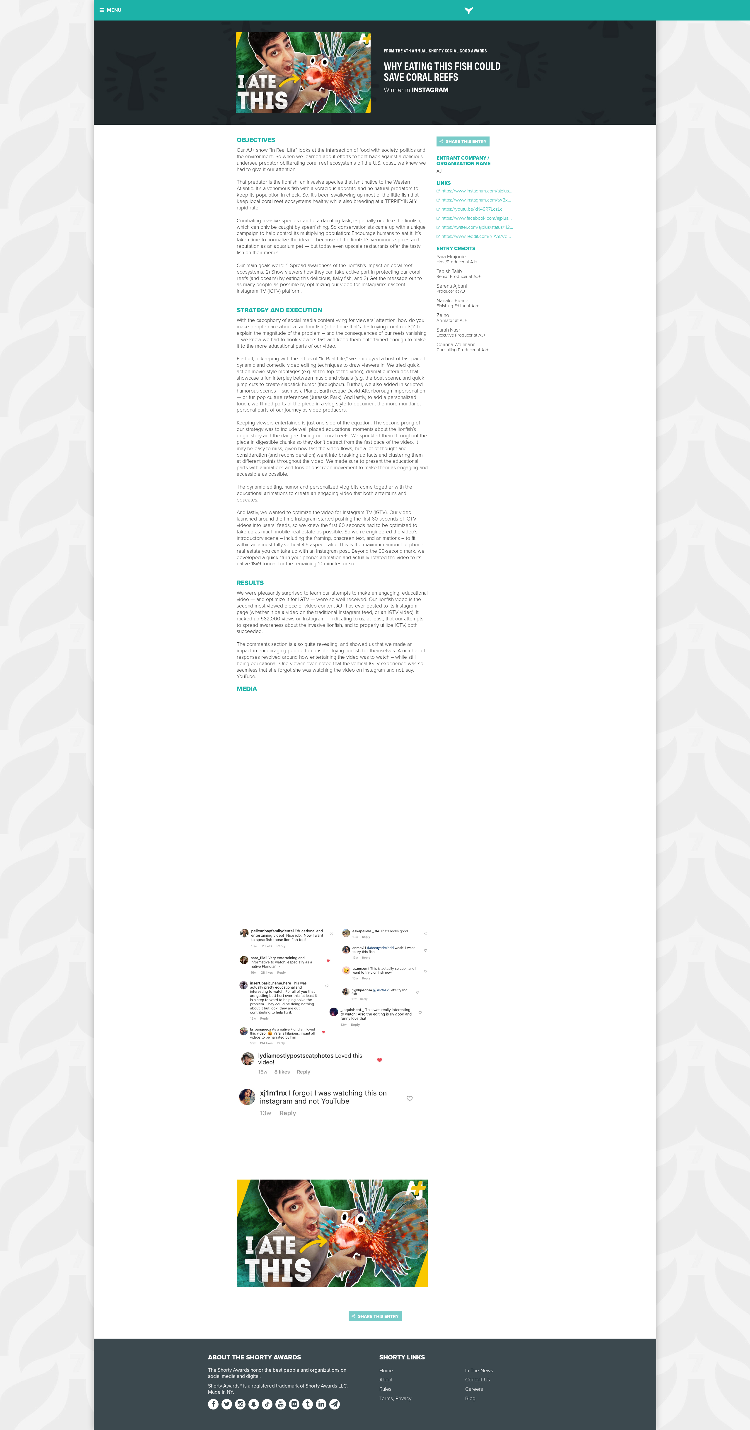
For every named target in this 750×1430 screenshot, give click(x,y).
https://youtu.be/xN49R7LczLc (471, 209)
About (386, 1380)
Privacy (403, 1398)
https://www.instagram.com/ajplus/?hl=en (482, 191)
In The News (479, 1371)
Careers (474, 1389)
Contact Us (477, 1380)
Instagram (430, 90)
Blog (470, 1398)
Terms (386, 1398)
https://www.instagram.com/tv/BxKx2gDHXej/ (486, 200)
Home (386, 1371)
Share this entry (466, 141)
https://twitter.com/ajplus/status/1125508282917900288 (495, 227)
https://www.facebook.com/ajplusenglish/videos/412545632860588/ (509, 218)
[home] (469, 10)
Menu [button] (114, 10)
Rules (385, 1389)
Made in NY (220, 1392)
